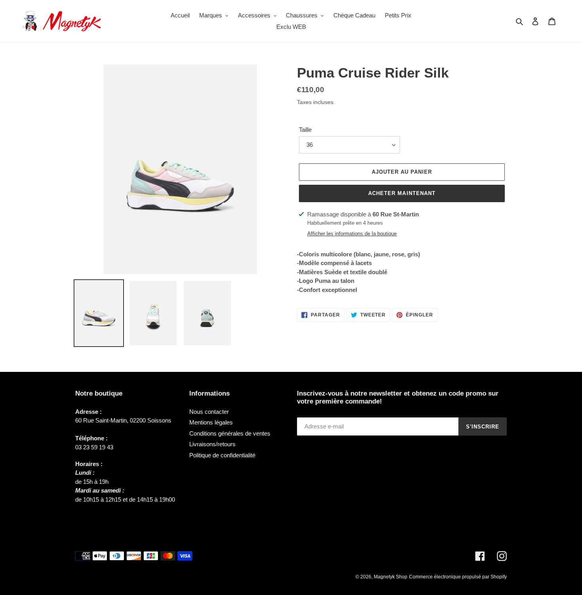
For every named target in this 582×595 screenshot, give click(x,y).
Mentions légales (211, 422)
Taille (305, 129)
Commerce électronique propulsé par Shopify (458, 577)
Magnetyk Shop (390, 577)
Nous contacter (209, 411)
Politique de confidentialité (222, 455)
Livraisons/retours (212, 444)
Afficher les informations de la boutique (352, 234)
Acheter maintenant (402, 193)
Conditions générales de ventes (229, 433)
